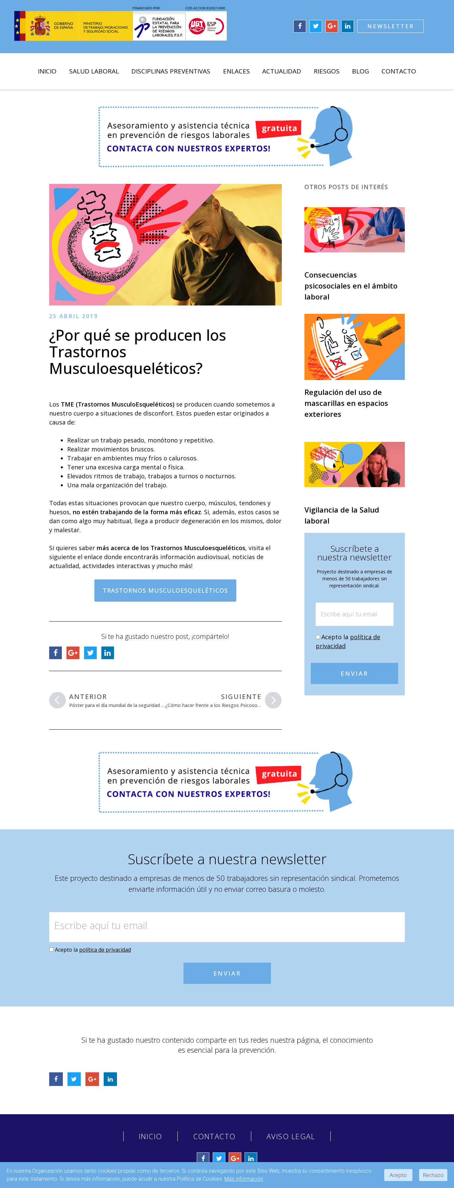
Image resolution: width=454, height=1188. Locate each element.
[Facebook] (299, 26)
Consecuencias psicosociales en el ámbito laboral (350, 285)
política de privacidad (105, 949)
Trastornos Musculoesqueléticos (165, 590)
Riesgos (327, 71)
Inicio (47, 71)
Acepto (398, 1175)
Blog (360, 71)
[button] (390, 26)
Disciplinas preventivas (170, 71)
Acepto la (93, 949)
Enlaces (236, 71)
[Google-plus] (331, 26)
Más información (243, 1179)
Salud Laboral (94, 71)
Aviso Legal (291, 1136)
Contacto (399, 71)
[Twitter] (315, 26)
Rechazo (433, 1175)
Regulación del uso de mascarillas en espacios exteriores (346, 403)
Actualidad (281, 71)
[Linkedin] (347, 26)
